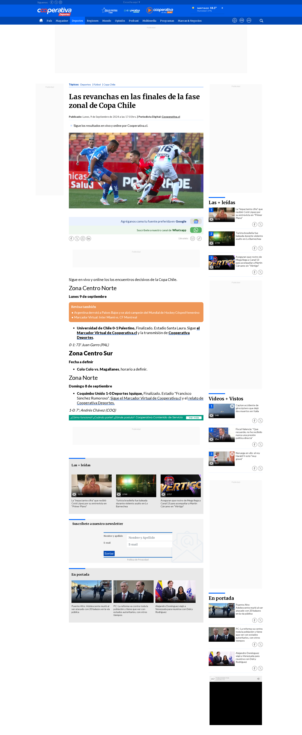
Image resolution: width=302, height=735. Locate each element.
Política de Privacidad (138, 559)
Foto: (74, 135)
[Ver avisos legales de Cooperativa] (234, 23)
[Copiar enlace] (199, 238)
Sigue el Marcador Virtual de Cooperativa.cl (145, 398)
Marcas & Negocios (190, 20)
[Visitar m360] (241, 23)
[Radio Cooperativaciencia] (132, 10)
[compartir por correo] (192, 238)
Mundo (106, 20)
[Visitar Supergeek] (249, 23)
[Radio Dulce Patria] (109, 10)
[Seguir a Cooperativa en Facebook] (51, 2)
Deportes (77, 20)
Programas (167, 20)
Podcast (134, 20)
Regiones (92, 20)
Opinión (120, 20)
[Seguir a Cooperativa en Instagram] (60, 2)
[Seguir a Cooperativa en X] (56, 2)
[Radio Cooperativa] (159, 10)
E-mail (107, 542)
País (49, 20)
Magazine (62, 20)
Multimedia (149, 20)
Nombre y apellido (113, 536)
